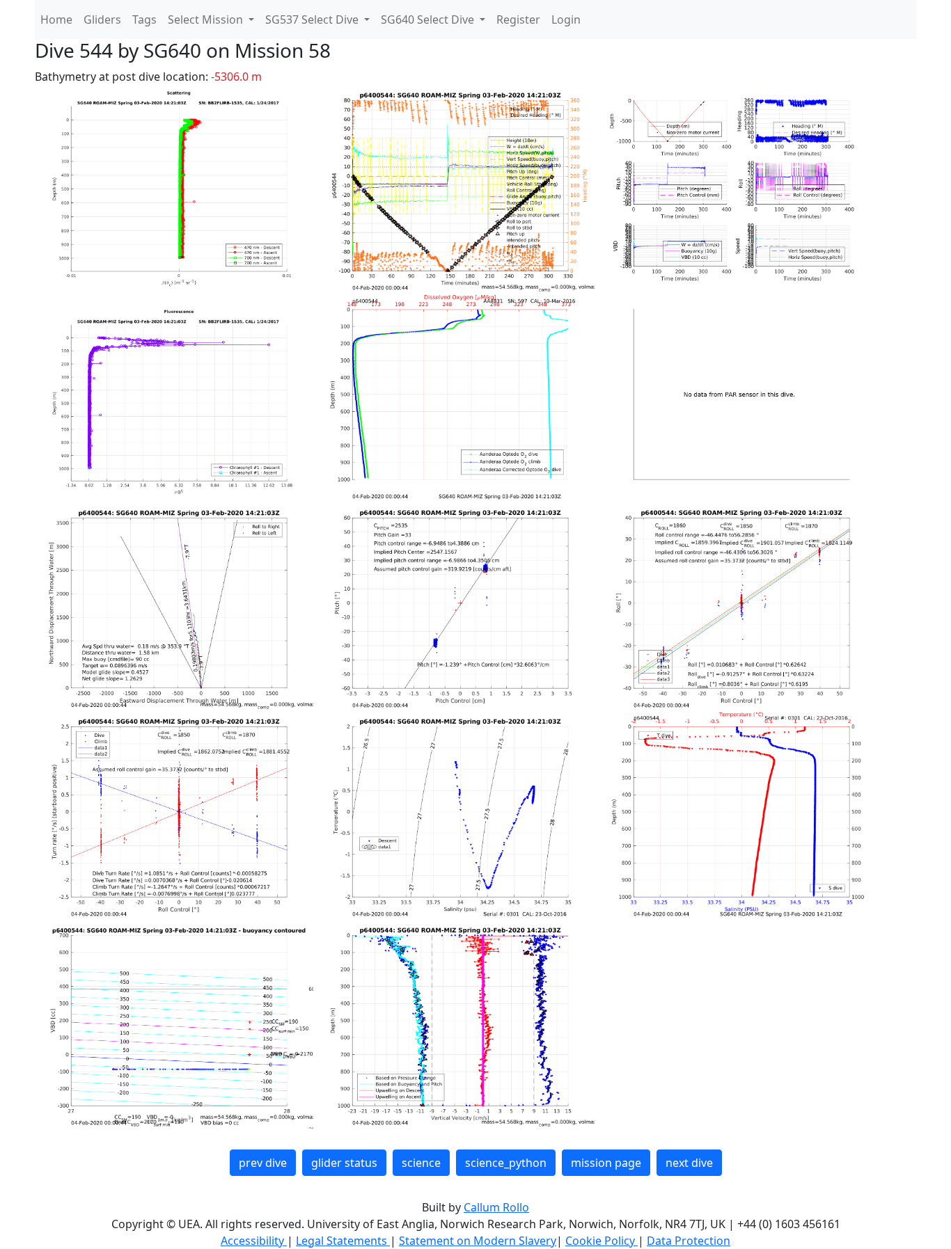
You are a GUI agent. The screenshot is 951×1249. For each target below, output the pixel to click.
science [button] (421, 1162)
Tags (144, 19)
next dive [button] (689, 1162)
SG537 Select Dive (313, 19)
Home (56, 19)
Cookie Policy (601, 1240)
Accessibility (254, 1240)
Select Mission (207, 19)
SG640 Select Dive (429, 19)
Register (518, 19)
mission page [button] (606, 1162)
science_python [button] (506, 1162)
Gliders (102, 19)
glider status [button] (344, 1162)
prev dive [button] (263, 1162)
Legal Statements (343, 1240)
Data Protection (688, 1240)
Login (566, 19)
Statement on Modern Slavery (477, 1240)
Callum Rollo (496, 1207)
